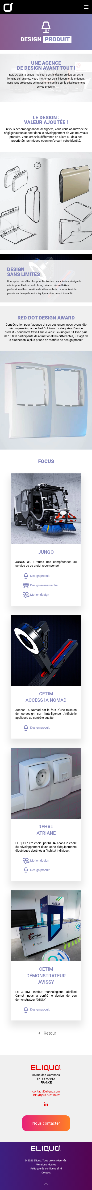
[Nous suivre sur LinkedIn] (46, 1104)
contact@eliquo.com (46, 1091)
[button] (86, 7)
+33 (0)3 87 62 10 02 (46, 1095)
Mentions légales (46, 1164)
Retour (50, 1033)
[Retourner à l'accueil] (8, 7)
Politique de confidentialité (46, 1168)
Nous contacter (46, 1123)
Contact (46, 1172)
